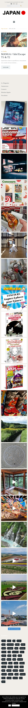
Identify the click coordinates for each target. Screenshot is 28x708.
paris (3, 670)
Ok (9, 705)
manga (16, 663)
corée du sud (10, 644)
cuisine (17, 644)
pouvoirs (15, 670)
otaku (22, 666)
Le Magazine (5, 83)
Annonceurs (4, 86)
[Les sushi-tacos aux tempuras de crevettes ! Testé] (14, 219)
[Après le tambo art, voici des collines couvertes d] (14, 561)
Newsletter (4, 95)
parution (9, 670)
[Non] (26, 701)
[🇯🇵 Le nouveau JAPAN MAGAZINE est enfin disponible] (14, 140)
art (14, 640)
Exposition (23, 648)
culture (23, 644)
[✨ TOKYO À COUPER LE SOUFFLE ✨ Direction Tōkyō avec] (14, 114)
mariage (4, 666)
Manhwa (22, 663)
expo (17, 648)
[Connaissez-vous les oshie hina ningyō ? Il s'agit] (14, 271)
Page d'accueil (4, 28)
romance (4, 674)
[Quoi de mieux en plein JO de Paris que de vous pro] (14, 324)
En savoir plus (15, 705)
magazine (4, 663)
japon (15, 655)
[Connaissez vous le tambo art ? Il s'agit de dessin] (14, 587)
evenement (10, 648)
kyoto (4, 659)
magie (10, 663)
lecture (9, 659)
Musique (10, 666)
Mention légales (6, 92)
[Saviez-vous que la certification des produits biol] (14, 429)
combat (19, 640)
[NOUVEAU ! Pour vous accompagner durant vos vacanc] (14, 377)
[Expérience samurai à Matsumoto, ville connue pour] (14, 245)
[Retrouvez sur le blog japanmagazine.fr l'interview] (14, 166)
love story (20, 659)
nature (16, 666)
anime (9, 640)
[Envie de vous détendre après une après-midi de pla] (14, 350)
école (4, 681)
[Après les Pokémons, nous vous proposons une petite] (14, 455)
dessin (4, 648)
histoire (4, 655)
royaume (10, 674)
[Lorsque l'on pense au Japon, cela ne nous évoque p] (14, 534)
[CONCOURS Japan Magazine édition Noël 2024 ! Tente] (14, 192)
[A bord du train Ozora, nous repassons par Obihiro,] (14, 613)
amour (4, 640)
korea (20, 655)
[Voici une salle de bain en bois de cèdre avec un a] (14, 482)
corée (4, 644)
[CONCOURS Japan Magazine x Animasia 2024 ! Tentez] (14, 298)
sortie (17, 674)
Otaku (5, 51)
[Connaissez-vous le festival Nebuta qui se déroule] (14, 508)
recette (21, 670)
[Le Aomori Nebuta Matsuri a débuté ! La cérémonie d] (14, 403)
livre (14, 659)
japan (9, 655)
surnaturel (23, 674)
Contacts (3, 89)
